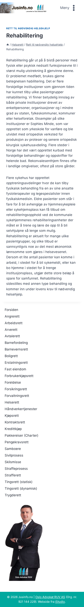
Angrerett (12, 316)
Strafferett (13, 475)
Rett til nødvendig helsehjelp (28, 28)
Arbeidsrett (13, 323)
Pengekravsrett (17, 442)
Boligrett (11, 356)
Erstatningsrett (16, 363)
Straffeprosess (16, 469)
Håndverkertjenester (21, 409)
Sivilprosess (14, 455)
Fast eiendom (15, 369)
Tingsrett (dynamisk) (21, 488)
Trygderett (13, 495)
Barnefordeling (16, 343)
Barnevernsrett (16, 349)
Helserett (12, 402)
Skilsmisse (13, 462)
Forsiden (11, 310)
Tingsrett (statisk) (18, 482)
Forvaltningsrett (17, 396)
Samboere (13, 449)
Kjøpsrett (12, 416)
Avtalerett (12, 336)
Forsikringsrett (16, 389)
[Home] (7, 44)
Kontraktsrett (15, 422)
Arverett (11, 330)
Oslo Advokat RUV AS (50, 597)
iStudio (60, 601)
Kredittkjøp (13, 429)
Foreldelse (13, 382)
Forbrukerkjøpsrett (19, 376)
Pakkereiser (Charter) (21, 435)
